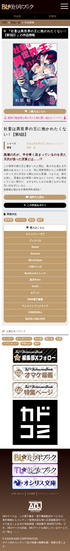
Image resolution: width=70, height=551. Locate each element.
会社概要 (31, 493)
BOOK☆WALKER (35, 318)
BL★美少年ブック (18, 6)
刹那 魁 (31, 147)
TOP (4, 22)
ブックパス (35, 240)
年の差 (38, 338)
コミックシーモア (35, 234)
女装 (59, 338)
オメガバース (23, 338)
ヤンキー (8, 338)
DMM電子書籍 (35, 299)
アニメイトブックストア (35, 306)
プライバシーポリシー (48, 493)
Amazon (35, 253)
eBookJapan (35, 260)
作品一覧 (16, 22)
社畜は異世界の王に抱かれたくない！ (46, 143)
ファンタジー (10, 343)
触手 (40, 219)
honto (35, 286)
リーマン (21, 219)
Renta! (35, 247)
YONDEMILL (35, 312)
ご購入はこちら (37, 111)
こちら (15, 531)
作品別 (17, 16)
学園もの (26, 343)
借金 (31, 219)
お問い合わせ (17, 493)
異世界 (8, 219)
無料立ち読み (37, 197)
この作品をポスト (36, 205)
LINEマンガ (35, 266)
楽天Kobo (35, 279)
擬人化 (49, 338)
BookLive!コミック (35, 273)
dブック (35, 292)
